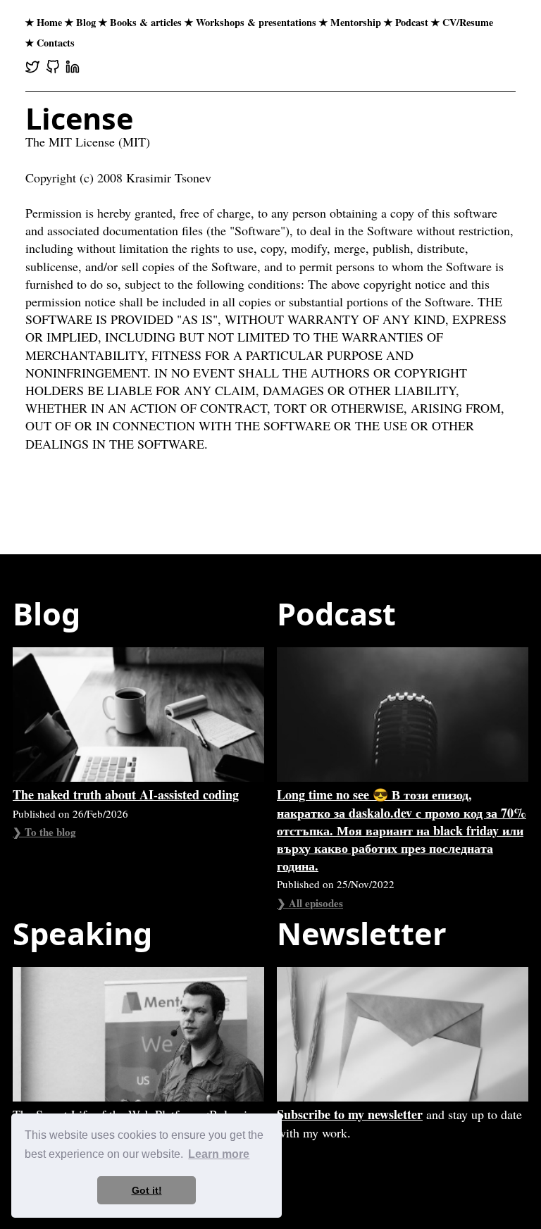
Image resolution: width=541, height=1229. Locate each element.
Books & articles (146, 22)
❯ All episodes (310, 903)
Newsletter (362, 933)
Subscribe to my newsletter (350, 1114)
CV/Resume (467, 22)
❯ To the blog (44, 832)
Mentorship (355, 22)
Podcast (411, 22)
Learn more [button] (218, 1154)
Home (49, 22)
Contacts (56, 42)
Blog (86, 22)
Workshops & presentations (256, 22)
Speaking (82, 933)
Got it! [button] (147, 1190)
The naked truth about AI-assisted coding (126, 794)
